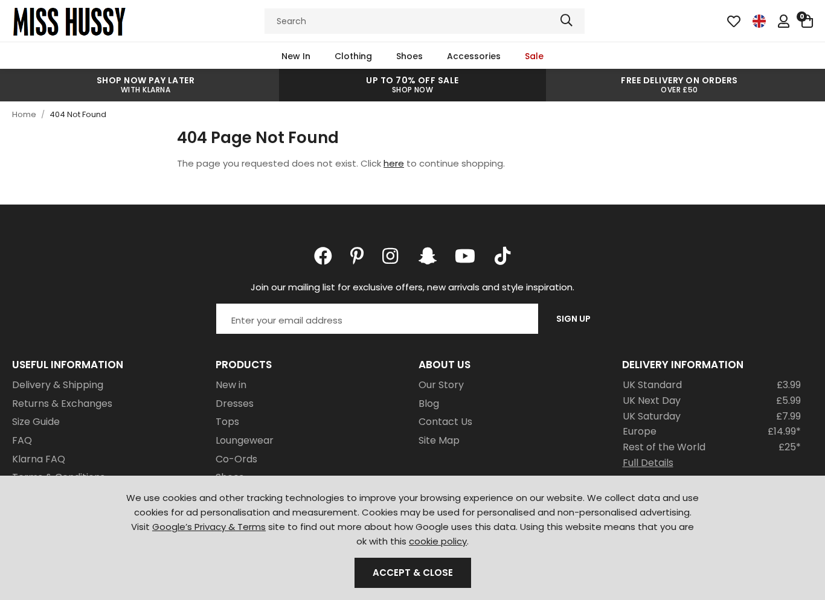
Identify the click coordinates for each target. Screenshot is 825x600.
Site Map (439, 440)
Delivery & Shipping (57, 385)
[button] (807, 21)
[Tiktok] (502, 256)
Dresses (235, 403)
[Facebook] (323, 256)
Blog (429, 403)
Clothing (353, 56)
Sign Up (573, 319)
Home (24, 114)
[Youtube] (465, 256)
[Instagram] (391, 256)
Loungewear (245, 440)
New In (295, 56)
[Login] (783, 21)
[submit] (566, 21)
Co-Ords (236, 459)
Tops (227, 422)
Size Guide (36, 422)
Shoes (409, 56)
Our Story (441, 385)
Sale (534, 56)
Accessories (474, 56)
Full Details (648, 463)
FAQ (22, 440)
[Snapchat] (428, 256)
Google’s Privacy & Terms (209, 526)
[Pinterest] (357, 256)
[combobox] (425, 21)
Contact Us (445, 422)
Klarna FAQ (38, 459)
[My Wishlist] (733, 21)
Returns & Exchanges (62, 403)
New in (231, 385)
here (394, 163)
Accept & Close (413, 572)
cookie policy (438, 541)
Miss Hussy (69, 21)
